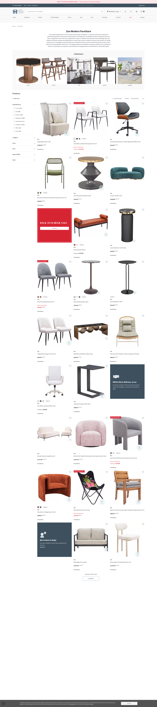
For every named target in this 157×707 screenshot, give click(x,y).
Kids (92, 17)
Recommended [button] (135, 98)
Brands (142, 17)
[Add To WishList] (70, 103)
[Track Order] (136, 11)
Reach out (42, 547)
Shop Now (54, 228)
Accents (118, 17)
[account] (125, 11)
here (92, 704)
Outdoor (104, 17)
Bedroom (27, 17)
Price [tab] (13, 149)
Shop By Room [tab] (16, 104)
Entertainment (55, 17)
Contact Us (142, 5)
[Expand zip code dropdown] (120, 11)
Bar (81, 17)
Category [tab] (15, 137)
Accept (129, 703)
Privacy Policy (72, 704)
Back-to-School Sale (78, 147)
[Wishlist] (131, 11)
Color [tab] (14, 143)
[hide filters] (16, 98)
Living (14, 17)
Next (138, 72)
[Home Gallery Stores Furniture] (18, 11)
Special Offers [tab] (16, 154)
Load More (91, 578)
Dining (40, 17)
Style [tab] (13, 160)
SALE (130, 17)
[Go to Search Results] (102, 11)
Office (70, 17)
